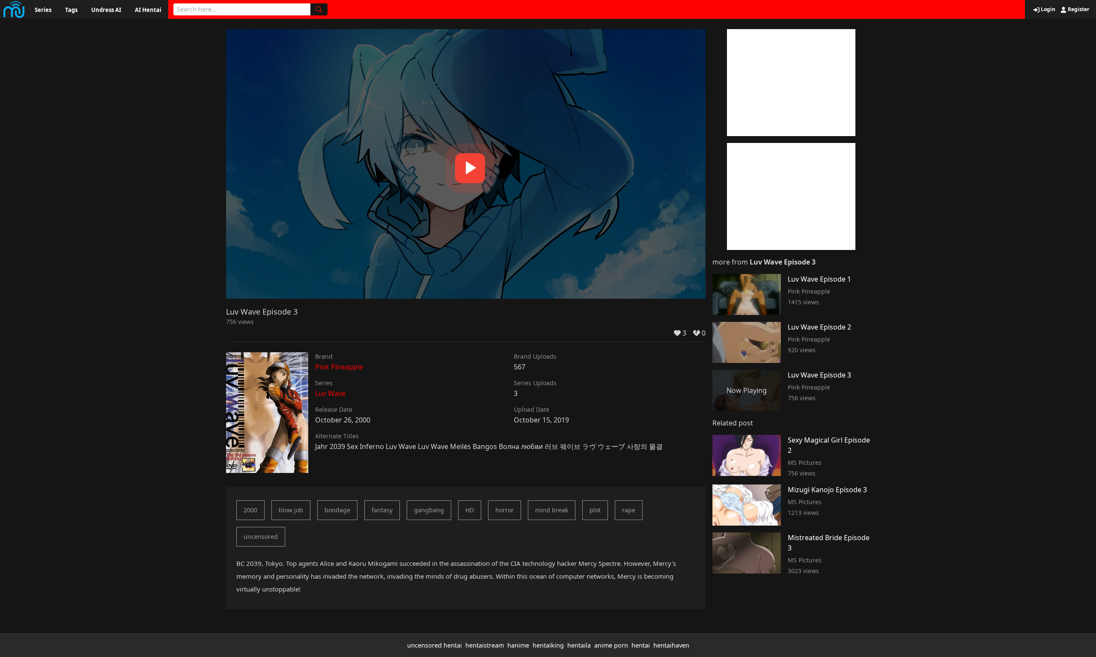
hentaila (579, 645)
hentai (640, 645)
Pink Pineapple (339, 367)
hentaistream (484, 645)
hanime (518, 645)
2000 (250, 510)
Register (1077, 9)
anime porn (611, 645)
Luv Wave (330, 393)
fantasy (382, 510)
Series (43, 10)
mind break (551, 510)
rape (628, 510)
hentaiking (548, 645)
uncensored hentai (434, 645)
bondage (337, 510)
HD (469, 510)
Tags (71, 10)
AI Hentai (148, 10)
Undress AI (106, 10)
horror (504, 510)
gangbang (429, 510)
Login (1047, 9)
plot (595, 510)
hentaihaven (671, 645)
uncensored (261, 536)
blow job (291, 510)
